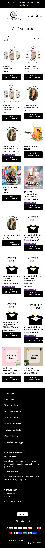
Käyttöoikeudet (11, 436)
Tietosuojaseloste (12, 430)
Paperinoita (17, 540)
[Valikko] (41, 15)
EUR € (21, 514)
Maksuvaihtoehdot (13, 411)
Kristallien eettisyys (13, 442)
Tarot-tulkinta (11, 405)
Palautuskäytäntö (12, 424)
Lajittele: (5, 36)
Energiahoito (10, 399)
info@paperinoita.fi (13, 501)
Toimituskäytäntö (12, 417)
